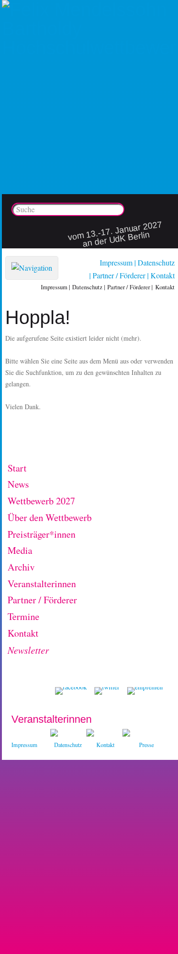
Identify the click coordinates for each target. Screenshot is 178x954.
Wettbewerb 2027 (41, 500)
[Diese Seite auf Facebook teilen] (71, 691)
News (18, 484)
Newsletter (28, 649)
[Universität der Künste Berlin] (126, 733)
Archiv (21, 567)
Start (17, 468)
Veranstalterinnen (42, 583)
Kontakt (162, 275)
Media (20, 550)
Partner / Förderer (119, 275)
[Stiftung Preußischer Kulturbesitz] (54, 733)
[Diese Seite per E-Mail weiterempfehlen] (145, 691)
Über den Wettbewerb (50, 517)
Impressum (116, 262)
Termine (23, 616)
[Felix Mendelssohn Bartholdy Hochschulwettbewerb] (90, 47)
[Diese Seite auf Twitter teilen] (107, 691)
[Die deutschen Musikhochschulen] (90, 733)
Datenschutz (156, 262)
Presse (146, 744)
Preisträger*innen (41, 534)
